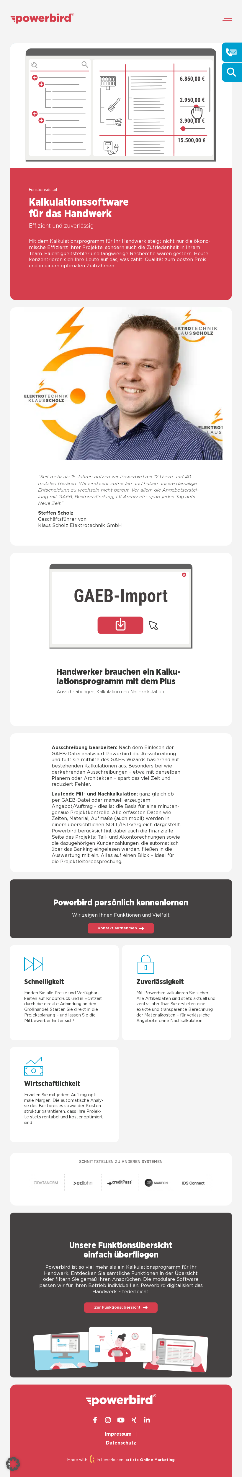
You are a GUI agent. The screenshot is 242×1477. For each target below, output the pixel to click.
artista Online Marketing (150, 1460)
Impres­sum (118, 1434)
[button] (13, 1464)
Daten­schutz (121, 1443)
